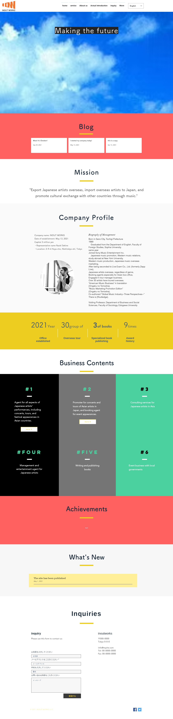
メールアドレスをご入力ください (44, 659)
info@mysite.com (106, 648)
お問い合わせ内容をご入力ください (45, 675)
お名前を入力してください (41, 652)
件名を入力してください (41, 667)
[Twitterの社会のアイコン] (139, 709)
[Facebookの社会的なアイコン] (135, 709)
